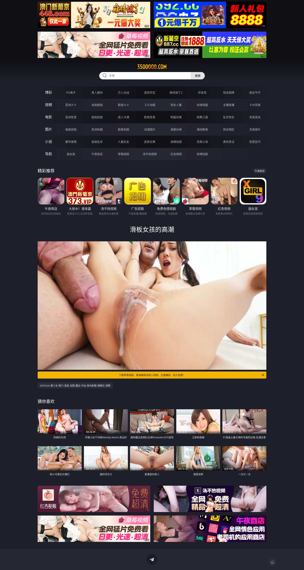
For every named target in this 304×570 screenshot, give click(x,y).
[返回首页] (272, 562)
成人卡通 (123, 117)
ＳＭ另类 (255, 105)
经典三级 (202, 117)
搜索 (198, 76)
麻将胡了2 (176, 93)
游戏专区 (149, 93)
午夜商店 (97, 154)
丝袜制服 (202, 105)
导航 (48, 154)
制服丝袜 (176, 117)
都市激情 (71, 142)
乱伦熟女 (228, 117)
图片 (48, 129)
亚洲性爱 (71, 117)
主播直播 (228, 105)
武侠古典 (149, 142)
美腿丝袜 (176, 129)
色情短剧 (202, 154)
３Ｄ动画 (149, 105)
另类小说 (202, 142)
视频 (48, 104)
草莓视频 (123, 154)
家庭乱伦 (97, 142)
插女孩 (71, 154)
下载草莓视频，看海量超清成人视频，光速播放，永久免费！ (152, 375)
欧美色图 (123, 129)
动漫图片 (149, 129)
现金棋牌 (228, 93)
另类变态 (255, 117)
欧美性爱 (149, 117)
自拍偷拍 (97, 105)
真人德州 (97, 93)
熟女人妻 (176, 105)
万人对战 (123, 93)
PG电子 (71, 93)
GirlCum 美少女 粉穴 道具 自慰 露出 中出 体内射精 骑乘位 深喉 (75, 385)
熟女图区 (228, 129)
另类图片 (255, 129)
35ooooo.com (152, 66)
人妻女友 (123, 142)
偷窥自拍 (71, 129)
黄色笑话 (228, 142)
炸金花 (202, 93)
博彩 (48, 92)
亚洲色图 (97, 129)
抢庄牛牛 (255, 93)
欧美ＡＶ (123, 105)
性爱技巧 (255, 142)
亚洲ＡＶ (71, 105)
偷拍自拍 (97, 117)
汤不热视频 (150, 154)
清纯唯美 (202, 129)
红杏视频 (176, 154)
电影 (48, 117)
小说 (48, 141)
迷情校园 (176, 142)
